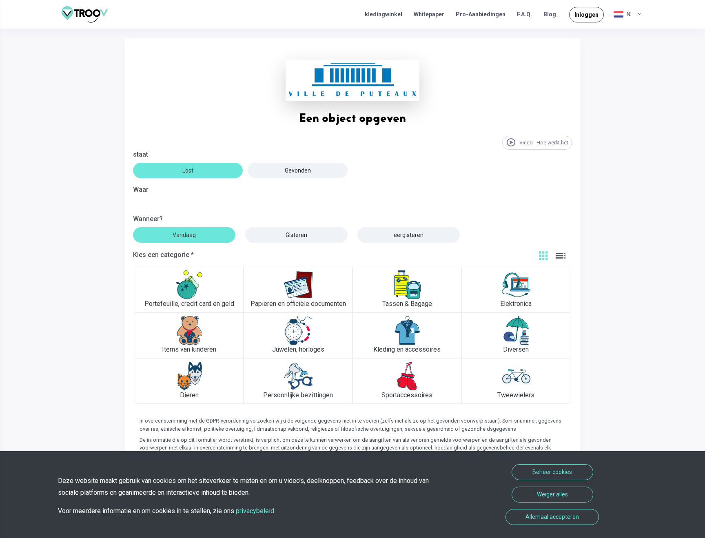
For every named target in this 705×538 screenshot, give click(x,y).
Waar (141, 189)
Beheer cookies (552, 472)
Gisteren (296, 235)
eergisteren (408, 235)
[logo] (87, 14)
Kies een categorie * (163, 255)
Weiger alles (552, 494)
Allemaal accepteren (552, 517)
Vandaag (184, 235)
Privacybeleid (255, 511)
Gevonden (298, 170)
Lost (187, 170)
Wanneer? (148, 219)
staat (140, 154)
